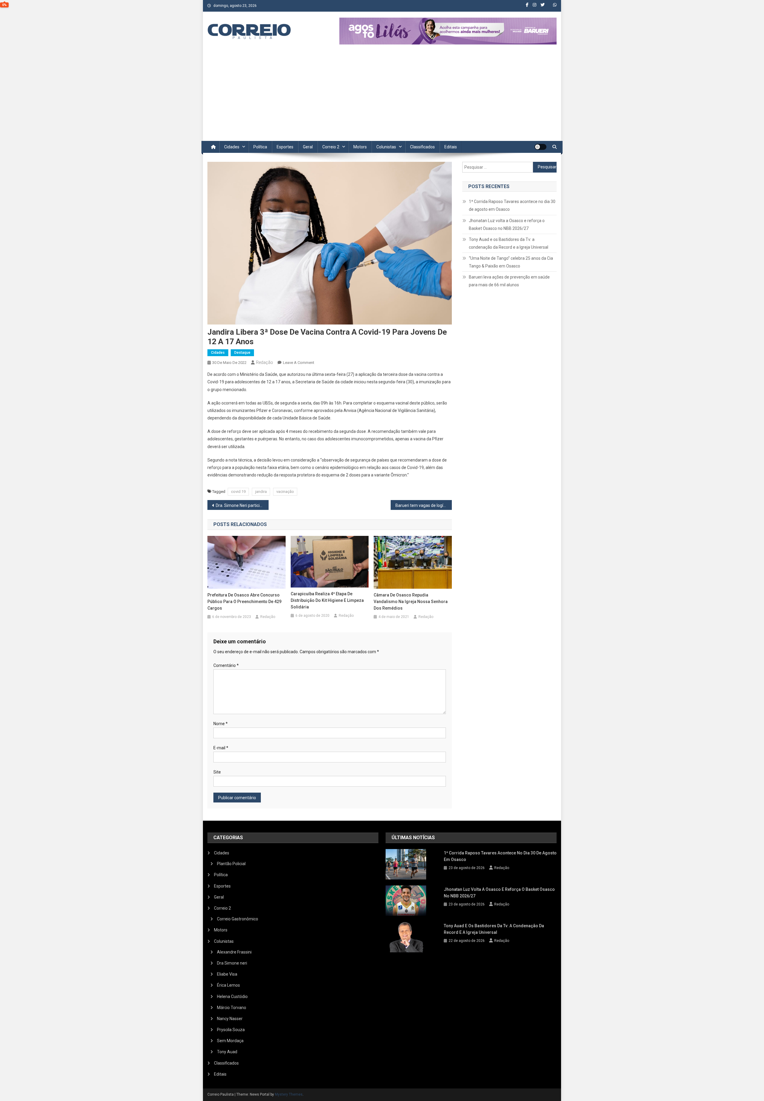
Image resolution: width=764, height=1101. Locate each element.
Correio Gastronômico (237, 919)
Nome (220, 723)
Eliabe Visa (227, 974)
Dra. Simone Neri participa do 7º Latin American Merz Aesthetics (242, 505)
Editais (450, 146)
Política (260, 146)
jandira (261, 491)
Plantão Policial (231, 863)
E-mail (220, 747)
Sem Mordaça (230, 1040)
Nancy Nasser (230, 1018)
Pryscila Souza (231, 1029)
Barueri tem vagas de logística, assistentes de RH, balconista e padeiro (423, 505)
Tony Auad (227, 1051)
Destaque (242, 352)
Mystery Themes (289, 1094)
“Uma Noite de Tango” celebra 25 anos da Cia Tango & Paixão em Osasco (511, 262)
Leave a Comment (298, 362)
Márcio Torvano (231, 1007)
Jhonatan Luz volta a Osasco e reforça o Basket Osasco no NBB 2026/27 (507, 224)
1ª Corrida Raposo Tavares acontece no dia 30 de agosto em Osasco (512, 205)
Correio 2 (330, 146)
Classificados (422, 146)
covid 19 (238, 491)
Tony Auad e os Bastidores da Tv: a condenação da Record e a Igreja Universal (508, 243)
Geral (308, 146)
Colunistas (386, 146)
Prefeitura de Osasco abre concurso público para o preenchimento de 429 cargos (244, 602)
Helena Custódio (232, 996)
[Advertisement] (382, 96)
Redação (264, 362)
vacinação (285, 491)
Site (217, 772)
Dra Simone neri (232, 963)
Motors (360, 146)
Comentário (226, 665)
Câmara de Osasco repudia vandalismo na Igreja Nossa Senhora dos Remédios (411, 602)
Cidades (231, 146)
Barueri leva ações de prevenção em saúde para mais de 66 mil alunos (509, 281)
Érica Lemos (228, 985)
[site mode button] (540, 147)
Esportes (285, 146)
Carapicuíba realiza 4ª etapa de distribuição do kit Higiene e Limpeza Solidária (327, 600)
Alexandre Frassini (234, 952)
